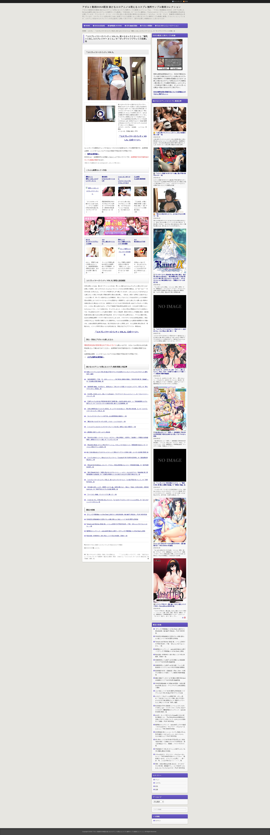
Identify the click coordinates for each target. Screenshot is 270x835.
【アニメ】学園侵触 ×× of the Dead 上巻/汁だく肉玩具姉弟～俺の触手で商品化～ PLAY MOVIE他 (116, 514)
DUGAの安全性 (100, 26)
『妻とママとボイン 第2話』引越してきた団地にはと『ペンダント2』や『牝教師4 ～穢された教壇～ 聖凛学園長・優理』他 (100, 556)
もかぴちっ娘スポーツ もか (108, 241)
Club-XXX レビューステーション (168, 26)
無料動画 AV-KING (115, 26)
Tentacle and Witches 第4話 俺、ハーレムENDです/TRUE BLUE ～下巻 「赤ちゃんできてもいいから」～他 (170, 644)
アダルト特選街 (147, 26)
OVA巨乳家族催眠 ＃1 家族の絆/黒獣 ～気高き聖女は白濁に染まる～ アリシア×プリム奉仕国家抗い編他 (170, 685)
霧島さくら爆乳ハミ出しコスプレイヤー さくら (92, 179)
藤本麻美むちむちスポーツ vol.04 (108, 179)
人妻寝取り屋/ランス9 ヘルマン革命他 (98, 432)
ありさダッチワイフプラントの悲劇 (92, 241)
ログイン (158, 820)
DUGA (87, 545)
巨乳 (156, 786)
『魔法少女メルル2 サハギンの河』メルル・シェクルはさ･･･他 (106, 421)
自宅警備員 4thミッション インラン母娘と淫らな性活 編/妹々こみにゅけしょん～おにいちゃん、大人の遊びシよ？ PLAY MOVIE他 (170, 734)
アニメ (157, 779)
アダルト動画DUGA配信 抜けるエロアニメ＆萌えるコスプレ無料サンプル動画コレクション (131, 7)
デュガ (107, 545)
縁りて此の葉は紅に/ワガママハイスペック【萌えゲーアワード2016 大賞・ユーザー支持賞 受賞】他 (117, 452)
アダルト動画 (94, 545)
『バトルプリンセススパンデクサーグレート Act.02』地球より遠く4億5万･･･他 (111, 427)
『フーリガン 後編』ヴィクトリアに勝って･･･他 (101, 494)
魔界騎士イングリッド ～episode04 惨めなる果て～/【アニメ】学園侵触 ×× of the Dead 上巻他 (115, 531)
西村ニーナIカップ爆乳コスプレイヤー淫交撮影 (124, 241)
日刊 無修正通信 (131, 26)
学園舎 (120, 545)
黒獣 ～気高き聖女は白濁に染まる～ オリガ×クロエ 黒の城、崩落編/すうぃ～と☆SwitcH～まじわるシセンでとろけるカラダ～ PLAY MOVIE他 (170, 766)
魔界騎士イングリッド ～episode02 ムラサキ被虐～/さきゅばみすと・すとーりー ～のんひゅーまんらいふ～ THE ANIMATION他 (170, 727)
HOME (88, 26)
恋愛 (156, 789)
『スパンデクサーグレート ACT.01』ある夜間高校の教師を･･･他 (106, 416)
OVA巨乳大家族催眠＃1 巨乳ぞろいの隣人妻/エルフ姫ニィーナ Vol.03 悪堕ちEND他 (112, 519)
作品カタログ (114, 545)
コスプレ (101, 545)
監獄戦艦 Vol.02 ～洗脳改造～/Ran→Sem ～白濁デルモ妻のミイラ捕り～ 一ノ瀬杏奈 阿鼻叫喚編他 (170, 673)
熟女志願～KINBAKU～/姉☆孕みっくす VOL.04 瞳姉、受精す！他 (106, 536)
